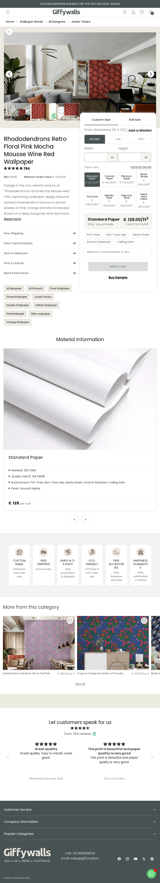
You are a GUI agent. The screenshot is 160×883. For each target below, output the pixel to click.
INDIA (26, 861)
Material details (141, 167)
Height (123, 148)
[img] (80, 728)
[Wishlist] (142, 12)
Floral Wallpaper (59, 288)
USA (7, 861)
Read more (12, 219)
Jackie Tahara (80, 22)
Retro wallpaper (40, 313)
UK (16, 861)
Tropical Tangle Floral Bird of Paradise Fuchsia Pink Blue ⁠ (101, 673)
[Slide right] (85, 519)
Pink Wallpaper (15, 313)
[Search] (125, 12)
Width (88, 148)
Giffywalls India (21, 877)
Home (10, 22)
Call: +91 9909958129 (80, 853)
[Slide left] (74, 519)
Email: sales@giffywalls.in (80, 858)
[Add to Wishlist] (70, 620)
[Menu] (8, 12)
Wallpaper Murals (31, 22)
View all (80, 684)
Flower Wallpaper (17, 296)
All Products (36, 288)
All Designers (57, 22)
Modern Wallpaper (17, 305)
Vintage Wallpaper (18, 322)
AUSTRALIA (42, 861)
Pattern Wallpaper (46, 305)
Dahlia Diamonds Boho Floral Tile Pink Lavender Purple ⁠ (26, 673)
